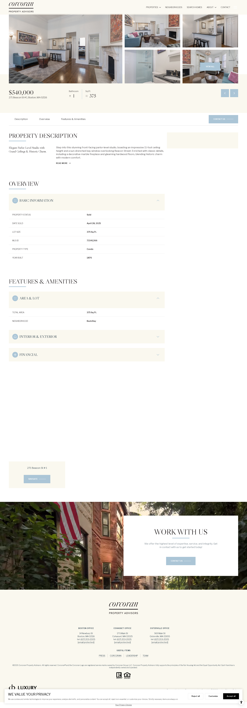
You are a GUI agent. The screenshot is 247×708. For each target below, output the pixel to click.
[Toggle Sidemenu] (235, 7)
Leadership (132, 655)
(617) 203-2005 (87, 639)
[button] (223, 119)
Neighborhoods (173, 7)
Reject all (196, 696)
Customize (213, 696)
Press (102, 655)
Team (145, 655)
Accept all (231, 696)
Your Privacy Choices (123, 705)
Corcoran (115, 655)
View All (210, 66)
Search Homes (194, 7)
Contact (225, 7)
